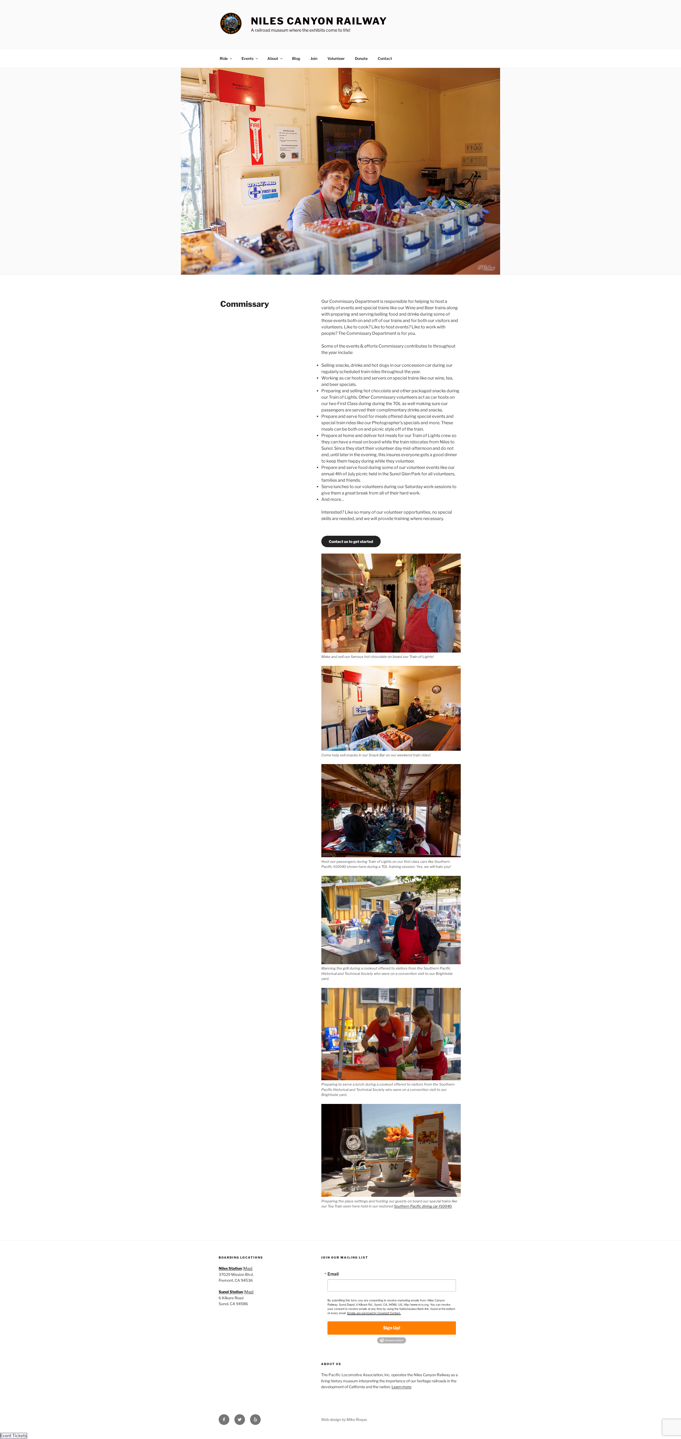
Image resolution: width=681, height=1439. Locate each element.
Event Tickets (13, 1435)
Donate (361, 58)
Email (333, 1274)
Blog (296, 58)
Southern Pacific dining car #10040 (423, 1206)
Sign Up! (391, 1327)
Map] (248, 1268)
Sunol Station (231, 1291)
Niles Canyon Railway (319, 21)
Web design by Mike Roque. (344, 1419)
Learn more (401, 1386)
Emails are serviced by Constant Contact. (374, 1313)
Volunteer (336, 58)
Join (313, 58)
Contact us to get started (351, 541)
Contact (385, 58)
